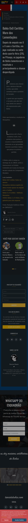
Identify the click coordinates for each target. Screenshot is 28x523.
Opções (6, 520)
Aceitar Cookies (19, 520)
